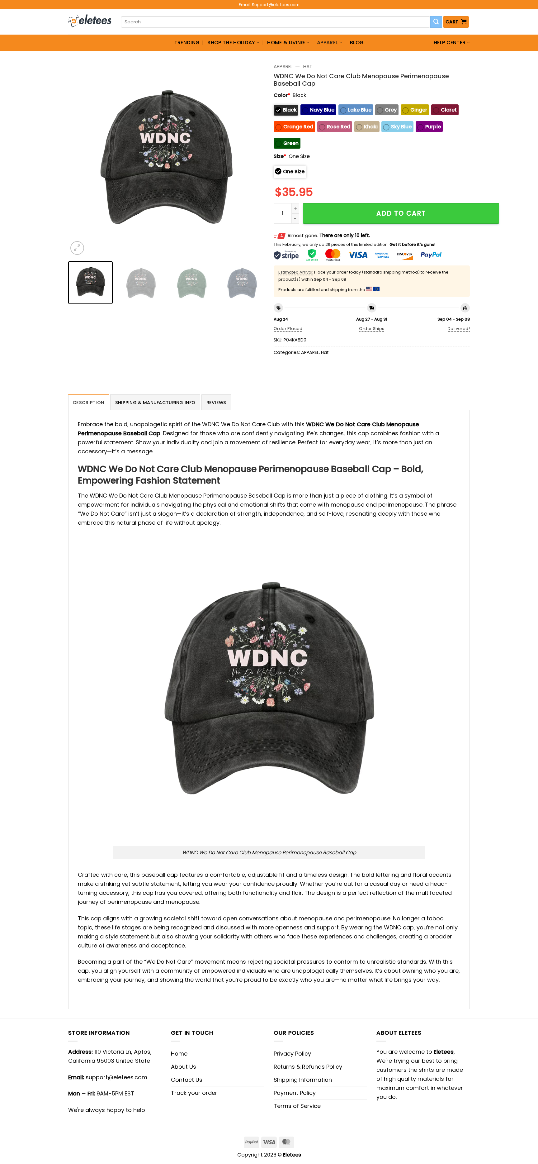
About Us (183, 1067)
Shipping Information (303, 1080)
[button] (456, 22)
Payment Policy (295, 1093)
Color (282, 95)
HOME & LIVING (286, 42)
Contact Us (186, 1080)
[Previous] (80, 158)
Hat (307, 66)
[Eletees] (89, 22)
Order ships (371, 329)
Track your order (194, 1093)
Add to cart (401, 213)
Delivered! (459, 329)
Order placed (288, 329)
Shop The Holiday (231, 42)
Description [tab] (88, 402)
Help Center (450, 42)
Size (280, 156)
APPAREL (327, 42)
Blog (357, 42)
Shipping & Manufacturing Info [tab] (155, 402)
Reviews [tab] (216, 402)
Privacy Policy (292, 1053)
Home (179, 1053)
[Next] (252, 158)
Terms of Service (297, 1106)
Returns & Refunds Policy (308, 1067)
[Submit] (436, 22)
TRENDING (187, 42)
